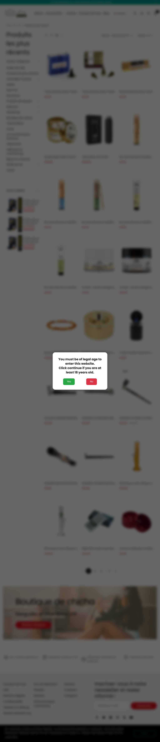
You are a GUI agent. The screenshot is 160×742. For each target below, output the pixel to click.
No (91, 381)
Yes (69, 381)
